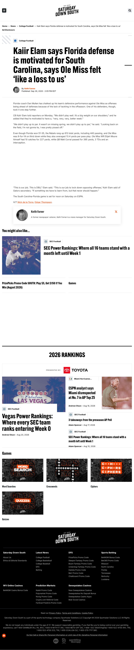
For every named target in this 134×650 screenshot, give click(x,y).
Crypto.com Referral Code (47, 600)
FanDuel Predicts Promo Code (49, 603)
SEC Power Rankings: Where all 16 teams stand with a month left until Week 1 (87, 250)
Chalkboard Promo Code (79, 576)
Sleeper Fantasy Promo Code (81, 560)
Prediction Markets (45, 585)
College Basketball (44, 560)
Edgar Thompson (43, 202)
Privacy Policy (55, 613)
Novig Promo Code (44, 596)
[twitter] (116, 211)
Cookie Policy (87, 613)
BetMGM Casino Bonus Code (15, 590)
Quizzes (5, 519)
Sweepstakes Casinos (80, 585)
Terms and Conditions (71, 613)
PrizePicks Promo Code (79, 557)
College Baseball (43, 564)
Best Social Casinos (77, 600)
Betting (39, 570)
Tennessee (105, 573)
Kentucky (105, 576)
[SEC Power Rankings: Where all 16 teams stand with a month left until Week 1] (21, 255)
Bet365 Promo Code (110, 560)
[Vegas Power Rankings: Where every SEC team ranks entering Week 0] (33, 394)
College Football (42, 557)
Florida (104, 570)
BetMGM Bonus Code (110, 557)
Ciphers (94, 486)
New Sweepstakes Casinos (80, 590)
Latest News (42, 552)
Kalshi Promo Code (44, 590)
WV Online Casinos (13, 585)
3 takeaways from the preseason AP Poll (90, 420)
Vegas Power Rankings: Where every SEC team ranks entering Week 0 (27, 422)
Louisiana (105, 579)
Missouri (104, 564)
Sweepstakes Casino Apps (80, 596)
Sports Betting (108, 552)
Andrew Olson (8, 435)
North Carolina (107, 567)
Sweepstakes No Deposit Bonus (82, 593)
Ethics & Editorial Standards (15, 560)
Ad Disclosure (8, 30)
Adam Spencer (75, 425)
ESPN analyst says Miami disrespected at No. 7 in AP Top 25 (82, 393)
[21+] (56, 641)
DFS (37, 567)
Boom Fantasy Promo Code (80, 564)
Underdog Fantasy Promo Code (82, 567)
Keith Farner (29, 88)
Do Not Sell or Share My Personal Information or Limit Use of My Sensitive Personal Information (67, 635)
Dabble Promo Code (77, 570)
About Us (7, 557)
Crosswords (51, 486)
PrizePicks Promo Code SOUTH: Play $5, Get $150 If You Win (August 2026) (32, 285)
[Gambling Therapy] (75, 641)
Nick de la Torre (25, 202)
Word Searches (9, 486)
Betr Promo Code (76, 573)
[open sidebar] (4, 10)
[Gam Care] (64, 641)
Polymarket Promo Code (46, 593)
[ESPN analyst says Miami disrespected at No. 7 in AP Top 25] (117, 393)
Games (72, 283)
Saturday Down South (14, 552)
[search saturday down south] (130, 10)
